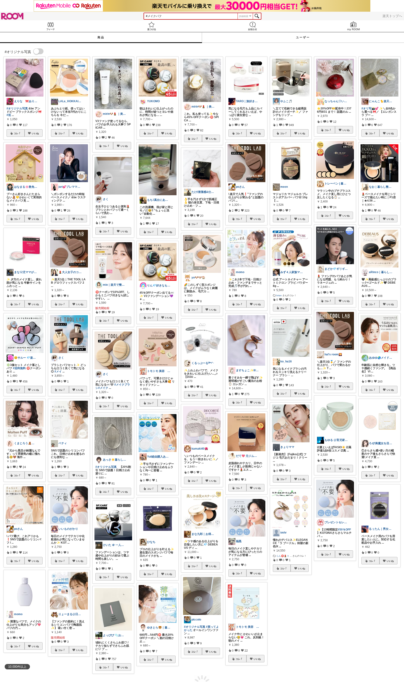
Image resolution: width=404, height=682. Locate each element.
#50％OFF (344, 529)
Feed (50, 26)
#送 (9, 115)
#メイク (103, 388)
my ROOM (353, 26)
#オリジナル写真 (17, 108)
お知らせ (252, 26)
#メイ (58, 371)
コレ (16, 133)
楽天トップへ (392, 16)
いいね (35, 133)
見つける (151, 26)
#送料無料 (19, 368)
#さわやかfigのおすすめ (332, 615)
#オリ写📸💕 (370, 108)
